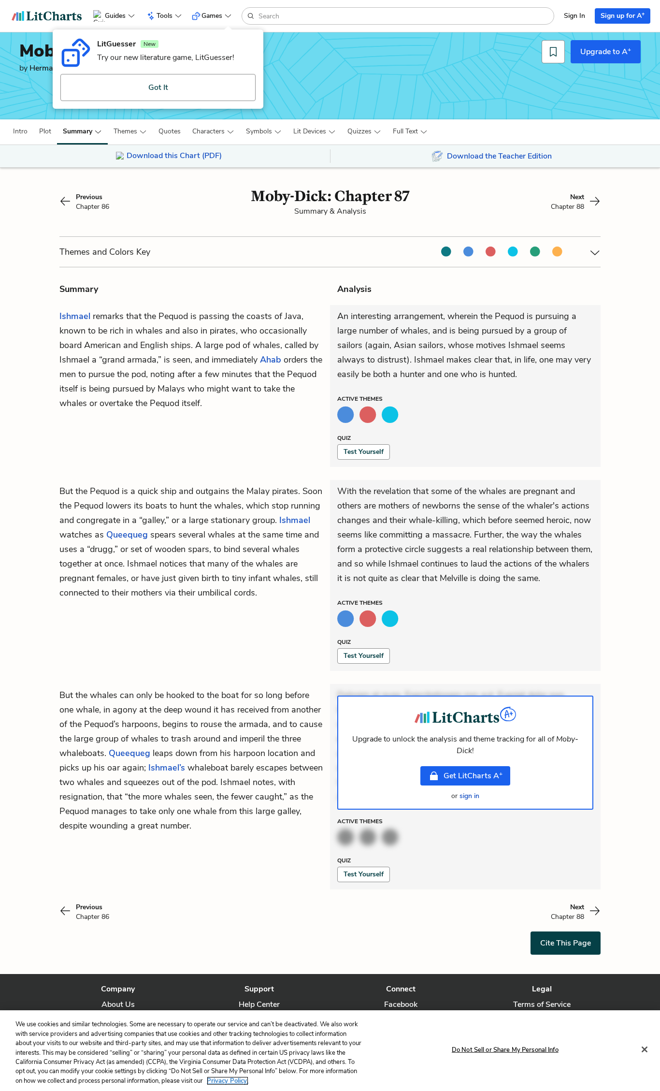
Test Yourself (364, 451)
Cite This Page (565, 943)
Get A (473, 775)
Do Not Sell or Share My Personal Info (505, 1049)
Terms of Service (542, 1004)
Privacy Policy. (227, 1080)
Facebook (400, 1004)
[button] (20, 131)
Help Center (259, 1004)
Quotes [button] (169, 131)
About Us (118, 1004)
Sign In (574, 15)
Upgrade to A (605, 51)
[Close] (644, 1049)
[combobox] (405, 16)
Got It (158, 87)
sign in (469, 795)
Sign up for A (623, 15)
